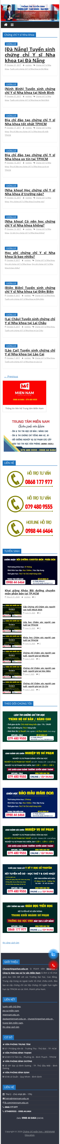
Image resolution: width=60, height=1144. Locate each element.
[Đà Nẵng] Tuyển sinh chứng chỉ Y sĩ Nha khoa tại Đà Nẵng (30, 54)
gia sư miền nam (11, 1010)
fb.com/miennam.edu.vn (16, 1102)
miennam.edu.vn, (11, 1014)
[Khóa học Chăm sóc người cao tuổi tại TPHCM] (12, 636)
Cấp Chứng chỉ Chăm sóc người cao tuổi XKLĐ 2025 (39, 608)
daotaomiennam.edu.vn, (15, 1018)
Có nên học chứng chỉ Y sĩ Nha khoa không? (27, 233)
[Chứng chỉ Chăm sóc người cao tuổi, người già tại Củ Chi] (12, 682)
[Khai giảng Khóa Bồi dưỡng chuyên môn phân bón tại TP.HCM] (30, 557)
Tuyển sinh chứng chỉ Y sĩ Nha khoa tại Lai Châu (24, 330)
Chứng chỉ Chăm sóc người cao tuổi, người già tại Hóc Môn (39, 669)
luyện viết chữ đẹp (12, 1006)
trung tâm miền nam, (13, 1022)
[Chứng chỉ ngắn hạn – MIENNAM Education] (30, 6)
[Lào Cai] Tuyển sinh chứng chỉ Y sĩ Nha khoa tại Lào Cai (30, 352)
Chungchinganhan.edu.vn (15, 968)
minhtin (28, 65)
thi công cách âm (11, 942)
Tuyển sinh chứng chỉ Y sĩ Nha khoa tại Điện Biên (24, 299)
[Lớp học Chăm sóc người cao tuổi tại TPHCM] (12, 620)
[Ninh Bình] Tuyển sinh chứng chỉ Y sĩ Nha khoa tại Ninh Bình (30, 90)
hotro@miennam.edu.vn (17, 1098)
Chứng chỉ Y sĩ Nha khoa (44, 260)
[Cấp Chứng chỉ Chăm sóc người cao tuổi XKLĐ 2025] (12, 605)
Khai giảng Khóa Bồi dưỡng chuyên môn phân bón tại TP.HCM (30, 592)
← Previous (11, 376)
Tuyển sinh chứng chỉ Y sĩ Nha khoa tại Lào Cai (23, 361)
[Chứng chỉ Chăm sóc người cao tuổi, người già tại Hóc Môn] (12, 666)
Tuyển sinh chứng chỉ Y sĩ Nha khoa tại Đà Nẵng (29, 69)
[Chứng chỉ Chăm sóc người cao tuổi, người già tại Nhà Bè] (12, 651)
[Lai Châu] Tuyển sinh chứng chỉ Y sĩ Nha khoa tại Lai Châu (30, 321)
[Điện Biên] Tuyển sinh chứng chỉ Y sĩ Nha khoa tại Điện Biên (30, 289)
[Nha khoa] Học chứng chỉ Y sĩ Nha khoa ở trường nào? (30, 192)
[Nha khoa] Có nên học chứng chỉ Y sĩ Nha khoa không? (30, 223)
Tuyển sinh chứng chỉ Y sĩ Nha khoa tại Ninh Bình (29, 100)
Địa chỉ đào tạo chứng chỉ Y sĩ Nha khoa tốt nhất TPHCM (30, 122)
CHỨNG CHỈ (11, 44)
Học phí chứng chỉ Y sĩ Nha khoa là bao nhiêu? (30, 254)
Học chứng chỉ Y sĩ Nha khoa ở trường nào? (27, 201)
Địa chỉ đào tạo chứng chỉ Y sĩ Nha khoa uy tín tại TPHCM (30, 157)
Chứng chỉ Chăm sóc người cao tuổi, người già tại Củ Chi (39, 685)
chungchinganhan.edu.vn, (41, 1018)
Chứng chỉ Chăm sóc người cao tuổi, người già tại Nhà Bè (39, 654)
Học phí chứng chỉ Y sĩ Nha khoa (18, 264)
